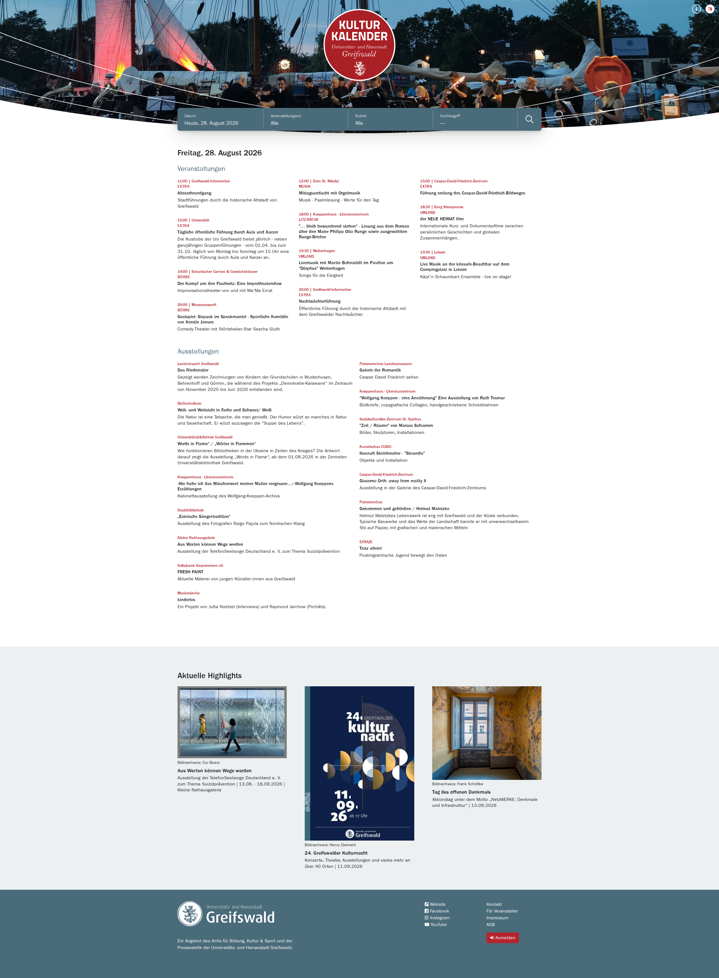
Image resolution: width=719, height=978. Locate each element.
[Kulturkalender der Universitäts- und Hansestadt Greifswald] (359, 45)
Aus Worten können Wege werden (215, 770)
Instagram (439, 918)
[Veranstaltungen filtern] (529, 119)
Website (437, 904)
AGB (490, 924)
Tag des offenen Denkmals (461, 792)
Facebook (439, 911)
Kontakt (494, 904)
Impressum (497, 918)
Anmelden (504, 938)
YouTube (438, 924)
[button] (710, 8)
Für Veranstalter (502, 911)
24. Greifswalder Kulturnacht (336, 853)
